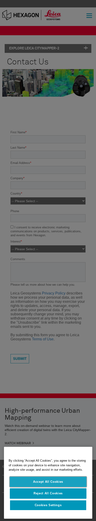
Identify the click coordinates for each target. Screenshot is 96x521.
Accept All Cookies (48, 481)
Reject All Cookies (48, 493)
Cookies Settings (48, 505)
